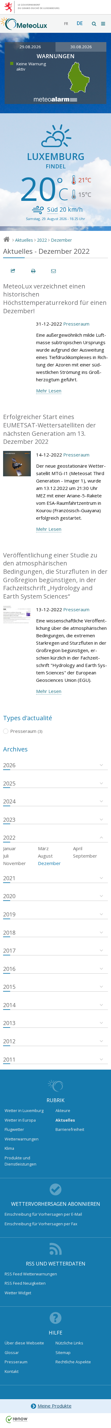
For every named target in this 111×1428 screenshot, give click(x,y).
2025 (9, 783)
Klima (9, 1148)
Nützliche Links (69, 1343)
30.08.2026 (81, 47)
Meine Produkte (55, 1406)
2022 (42, 240)
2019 (9, 914)
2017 (9, 950)
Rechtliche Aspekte (73, 1362)
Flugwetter (14, 1129)
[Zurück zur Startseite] (23, 27)
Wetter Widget (18, 1293)
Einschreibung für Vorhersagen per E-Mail (43, 1214)
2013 (9, 1023)
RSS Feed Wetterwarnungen (31, 1274)
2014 (9, 1005)
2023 (9, 819)
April (77, 848)
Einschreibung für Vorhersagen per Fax (41, 1224)
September (85, 856)
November (14, 863)
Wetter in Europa (20, 1120)
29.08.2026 (30, 47)
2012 (9, 1041)
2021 (9, 878)
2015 (9, 986)
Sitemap (63, 1352)
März (43, 848)
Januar (9, 848)
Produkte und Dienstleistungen (20, 1161)
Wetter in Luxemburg (24, 1110)
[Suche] (94, 24)
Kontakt (11, 1371)
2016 (9, 968)
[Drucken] (33, 271)
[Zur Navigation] (103, 24)
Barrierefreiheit (70, 1129)
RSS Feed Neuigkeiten (25, 1283)
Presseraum (76, 324)
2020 (9, 896)
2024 (9, 801)
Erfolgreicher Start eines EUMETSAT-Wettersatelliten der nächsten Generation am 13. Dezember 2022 (49, 429)
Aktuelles (24, 240)
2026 (9, 765)
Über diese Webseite (24, 1343)
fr (66, 23)
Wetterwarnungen (22, 1139)
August (45, 856)
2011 (9, 1059)
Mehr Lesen (48, 390)
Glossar (12, 1352)
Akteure (63, 1110)
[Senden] (54, 271)
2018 (9, 932)
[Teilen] (13, 271)
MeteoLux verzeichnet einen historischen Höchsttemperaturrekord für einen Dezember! (55, 298)
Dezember (61, 240)
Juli (6, 856)
